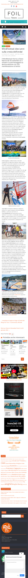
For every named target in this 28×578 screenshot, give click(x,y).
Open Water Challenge (11, 478)
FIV (17, 466)
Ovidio (13, 54)
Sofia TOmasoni (4, 481)
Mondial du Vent (4, 478)
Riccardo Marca (17, 478)
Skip (18, 575)
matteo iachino (8, 55)
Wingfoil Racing (17, 484)
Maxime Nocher (15, 476)
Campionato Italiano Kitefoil (19, 459)
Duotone (13, 466)
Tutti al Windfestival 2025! (22, 347)
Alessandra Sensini (4, 459)
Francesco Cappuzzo (13, 468)
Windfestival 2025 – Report (4, 347)
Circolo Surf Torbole (18, 461)
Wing (24, 481)
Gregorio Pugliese (4, 470)
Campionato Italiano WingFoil (6, 461)
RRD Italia (24, 480)
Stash (8, 481)
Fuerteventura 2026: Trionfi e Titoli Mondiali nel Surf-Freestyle (14, 501)
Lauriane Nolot (18, 472)
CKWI (3, 463)
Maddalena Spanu (17, 474)
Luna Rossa (9, 474)
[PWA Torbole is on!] (14, 340)
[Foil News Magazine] (14, 9)
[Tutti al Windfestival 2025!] (23, 340)
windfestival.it (17, 294)
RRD (14, 480)
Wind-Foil (8, 46)
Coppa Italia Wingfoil (5, 466)
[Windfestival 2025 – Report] (5, 340)
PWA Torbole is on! (13, 347)
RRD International (19, 480)
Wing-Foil (2, 484)
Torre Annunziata (15, 481)
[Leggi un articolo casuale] (25, 26)
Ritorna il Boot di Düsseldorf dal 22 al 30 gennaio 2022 (12, 329)
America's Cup (11, 459)
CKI (25, 461)
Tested (10, 481)
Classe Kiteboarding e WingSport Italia (14, 463)
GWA (9, 470)
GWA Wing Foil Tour (16, 470)
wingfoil (8, 484)
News (3, 46)
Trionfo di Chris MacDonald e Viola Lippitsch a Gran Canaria (13, 503)
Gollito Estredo (24, 468)
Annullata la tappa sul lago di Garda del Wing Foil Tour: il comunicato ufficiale (12, 321)
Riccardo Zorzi (8, 480)
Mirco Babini (22, 476)
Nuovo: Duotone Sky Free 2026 (7, 495)
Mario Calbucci (8, 476)
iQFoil (13, 472)
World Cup (25, 484)
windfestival (13, 55)
